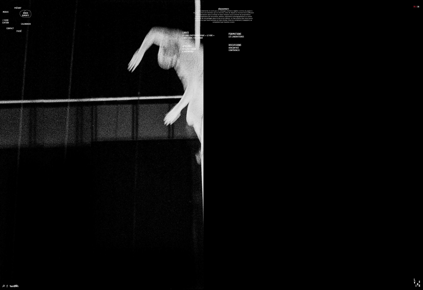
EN (418, 7)
